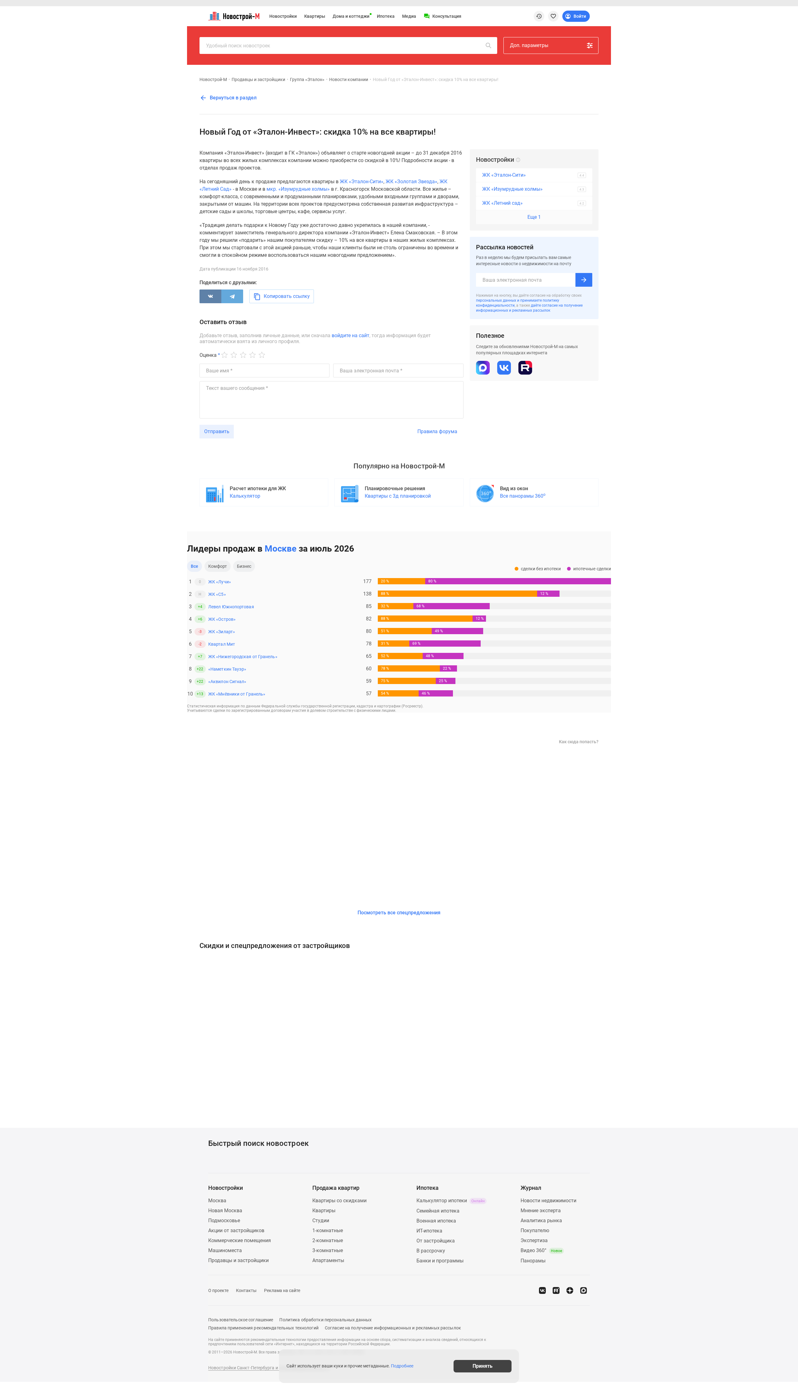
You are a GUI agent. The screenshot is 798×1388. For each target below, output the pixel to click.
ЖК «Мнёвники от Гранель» (236, 694)
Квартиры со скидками (339, 1201)
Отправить (216, 431)
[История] (539, 16)
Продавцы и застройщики (258, 79)
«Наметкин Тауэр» (227, 669)
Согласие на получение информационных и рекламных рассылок (393, 1327)
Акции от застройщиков (236, 1230)
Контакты (246, 1290)
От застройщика (435, 1241)
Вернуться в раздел (233, 98)
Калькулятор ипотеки (450, 1201)
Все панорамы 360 (523, 495)
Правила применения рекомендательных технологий (263, 1327)
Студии (320, 1220)
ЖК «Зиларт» (221, 631)
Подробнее (402, 1366)
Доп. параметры (529, 45)
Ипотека (386, 16)
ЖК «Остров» (222, 619)
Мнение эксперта (541, 1210)
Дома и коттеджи (351, 16)
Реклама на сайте (282, 1290)
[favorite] (553, 16)
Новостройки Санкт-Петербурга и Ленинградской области (268, 1367)
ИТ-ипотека (429, 1231)
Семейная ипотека (437, 1211)
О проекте (218, 1290)
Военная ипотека (436, 1221)
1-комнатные (327, 1230)
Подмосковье (224, 1220)
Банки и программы (440, 1261)
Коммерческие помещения (239, 1240)
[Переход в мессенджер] (583, 1290)
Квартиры (314, 16)
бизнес (244, 566)
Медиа (409, 16)
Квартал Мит (221, 644)
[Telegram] (232, 296)
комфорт (217, 566)
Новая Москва (225, 1210)
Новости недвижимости (548, 1201)
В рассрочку (430, 1251)
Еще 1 (534, 217)
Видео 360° (541, 1250)
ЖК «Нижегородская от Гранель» (242, 656)
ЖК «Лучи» (219, 581)
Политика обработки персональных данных (325, 1319)
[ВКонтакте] (210, 296)
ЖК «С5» (217, 594)
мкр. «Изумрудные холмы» (298, 189)
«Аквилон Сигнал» (227, 681)
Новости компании (348, 79)
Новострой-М (213, 79)
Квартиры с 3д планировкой (398, 496)
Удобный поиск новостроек (238, 46)
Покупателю (535, 1230)
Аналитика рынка (541, 1220)
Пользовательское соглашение (240, 1319)
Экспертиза (534, 1240)
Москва (217, 1201)
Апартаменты (328, 1260)
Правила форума (437, 431)
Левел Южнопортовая (231, 606)
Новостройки (283, 16)
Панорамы (533, 1261)
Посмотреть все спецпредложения (399, 913)
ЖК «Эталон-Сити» (361, 181)
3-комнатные (327, 1250)
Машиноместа (225, 1250)
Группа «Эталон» (307, 79)
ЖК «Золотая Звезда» (411, 181)
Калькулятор (245, 496)
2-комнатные (327, 1240)
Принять (483, 1366)
